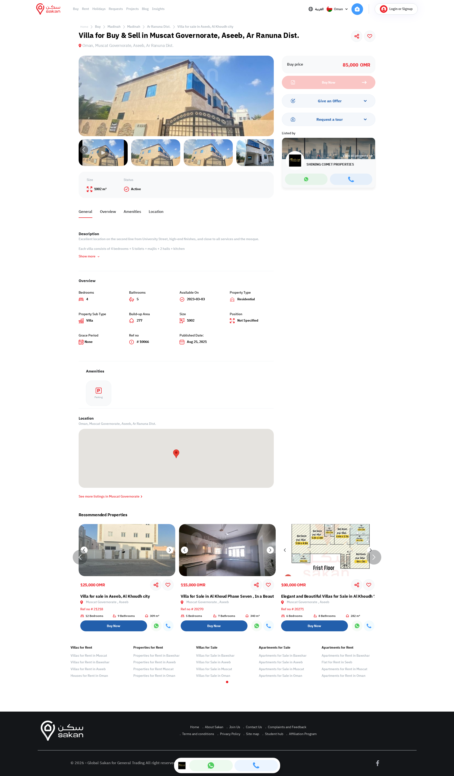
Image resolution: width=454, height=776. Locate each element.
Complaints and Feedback (285, 727)
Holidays (99, 9)
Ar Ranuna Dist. (159, 26)
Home (84, 27)
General (85, 212)
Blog (145, 9)
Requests (116, 9)
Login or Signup (401, 8)
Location (156, 212)
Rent (85, 9)
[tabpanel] (100, 661)
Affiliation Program (301, 733)
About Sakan (213, 727)
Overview (108, 212)
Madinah (114, 26)
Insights (158, 9)
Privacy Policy (228, 733)
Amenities (132, 212)
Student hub (272, 733)
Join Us (233, 727)
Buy (76, 9)
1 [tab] (227, 682)
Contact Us (252, 727)
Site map (251, 733)
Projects (132, 9)
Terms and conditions (197, 733)
